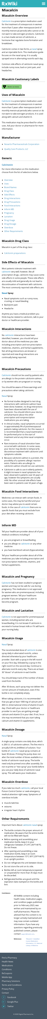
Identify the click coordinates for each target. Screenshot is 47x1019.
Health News (7, 961)
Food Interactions (12, 205)
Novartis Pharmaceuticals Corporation (21, 144)
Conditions (7, 969)
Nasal (4, 293)
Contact (5, 992)
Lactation (8, 216)
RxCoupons (7, 973)
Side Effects (9, 194)
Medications (7, 965)
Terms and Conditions (12, 985)
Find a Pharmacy (9, 957)
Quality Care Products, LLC (16, 149)
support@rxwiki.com (27, 934)
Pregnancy (9, 213)
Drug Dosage (10, 224)
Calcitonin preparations (15, 253)
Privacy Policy (8, 989)
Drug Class (9, 191)
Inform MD (9, 209)
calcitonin (6, 271)
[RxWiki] (9, 3)
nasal (34, 49)
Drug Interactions (12, 198)
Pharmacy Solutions (11, 981)
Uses (6, 183)
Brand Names (10, 187)
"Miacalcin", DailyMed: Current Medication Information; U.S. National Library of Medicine (34, 942)
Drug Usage (9, 220)
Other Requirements (13, 231)
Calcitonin (6, 21)
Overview (8, 180)
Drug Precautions (12, 202)
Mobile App (7, 977)
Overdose (8, 227)
